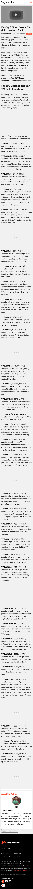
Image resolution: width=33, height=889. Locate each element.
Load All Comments (9, 831)
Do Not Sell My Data (21, 870)
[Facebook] (16, 807)
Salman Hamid (7, 33)
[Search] (26, 2)
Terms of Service (8, 856)
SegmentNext (8, 2)
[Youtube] (10, 881)
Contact (19, 856)
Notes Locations (19, 81)
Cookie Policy (17, 853)
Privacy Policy (5, 853)
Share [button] (29, 33)
